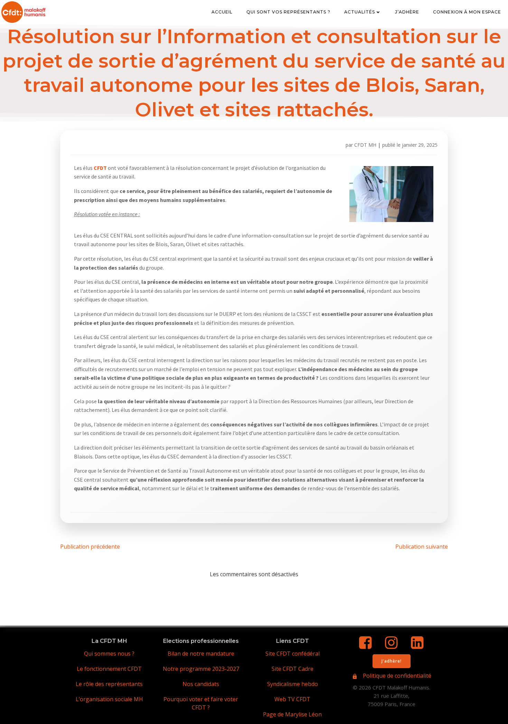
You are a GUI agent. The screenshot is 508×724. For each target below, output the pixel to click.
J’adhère (407, 12)
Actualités (359, 12)
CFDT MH (365, 145)
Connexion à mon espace (467, 12)
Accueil (222, 12)
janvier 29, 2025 (420, 145)
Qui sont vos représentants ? (288, 12)
